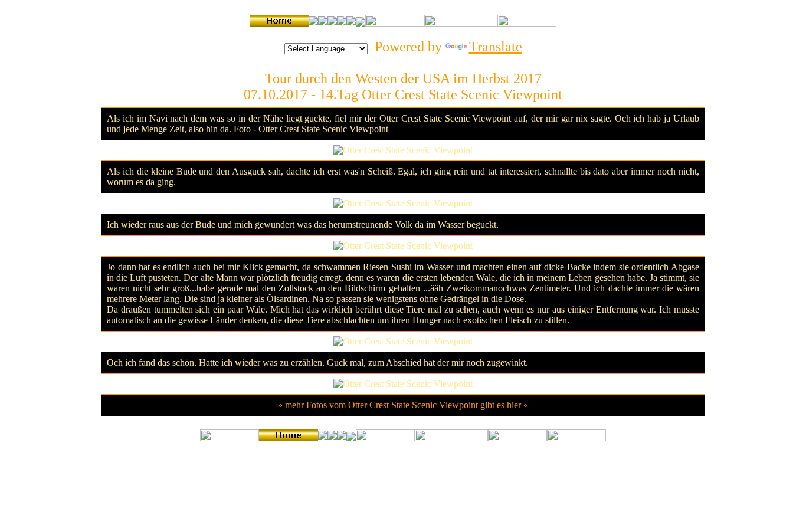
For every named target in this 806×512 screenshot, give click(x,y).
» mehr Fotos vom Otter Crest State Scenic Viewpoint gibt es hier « (403, 405)
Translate (495, 46)
